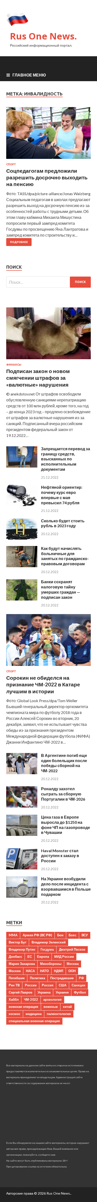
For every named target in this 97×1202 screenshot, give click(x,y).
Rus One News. (43, 36)
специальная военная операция (34, 1021)
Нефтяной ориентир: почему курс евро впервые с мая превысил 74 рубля (61, 495)
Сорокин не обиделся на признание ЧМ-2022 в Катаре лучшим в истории (43, 684)
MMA (13, 935)
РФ (81, 978)
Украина (44, 992)
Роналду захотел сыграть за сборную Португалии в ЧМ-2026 (63, 793)
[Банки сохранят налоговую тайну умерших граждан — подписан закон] (21, 599)
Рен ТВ (14, 985)
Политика (37, 978)
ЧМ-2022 (31, 999)
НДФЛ (58, 971)
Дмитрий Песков (72, 949)
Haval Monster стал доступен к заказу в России (60, 855)
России (31, 985)
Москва (73, 964)
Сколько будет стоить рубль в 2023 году (63, 523)
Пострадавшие (62, 978)
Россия (47, 985)
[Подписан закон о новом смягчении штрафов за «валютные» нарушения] (48, 360)
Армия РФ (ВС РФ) (37, 935)
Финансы (13, 364)
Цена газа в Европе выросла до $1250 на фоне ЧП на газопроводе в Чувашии (65, 825)
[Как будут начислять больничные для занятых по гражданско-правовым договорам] (21, 565)
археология (52, 999)
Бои (60, 935)
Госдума (47, 949)
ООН (72, 971)
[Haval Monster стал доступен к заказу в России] (21, 867)
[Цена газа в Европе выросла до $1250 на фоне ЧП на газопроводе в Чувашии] (21, 834)
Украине (62, 992)
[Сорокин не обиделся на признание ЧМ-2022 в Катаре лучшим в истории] (48, 666)
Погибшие (17, 978)
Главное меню (29, 75)
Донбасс (15, 956)
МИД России (64, 956)
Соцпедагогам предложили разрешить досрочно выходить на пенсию (47, 177)
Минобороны (50, 964)
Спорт (11, 164)
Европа (43, 956)
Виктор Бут (17, 942)
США (62, 985)
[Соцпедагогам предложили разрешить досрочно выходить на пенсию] (48, 135)
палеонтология (59, 1014)
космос (14, 1014)
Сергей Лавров (20, 992)
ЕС (29, 956)
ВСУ (85, 935)
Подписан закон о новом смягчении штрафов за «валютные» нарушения (38, 378)
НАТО (44, 971)
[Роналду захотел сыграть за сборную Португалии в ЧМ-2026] (21, 806)
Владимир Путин (22, 949)
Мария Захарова (22, 964)
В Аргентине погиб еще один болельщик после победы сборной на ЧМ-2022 (64, 763)
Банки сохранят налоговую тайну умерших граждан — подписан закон (60, 589)
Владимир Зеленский (49, 942)
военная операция (23, 1007)
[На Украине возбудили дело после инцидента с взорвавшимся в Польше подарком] (21, 896)
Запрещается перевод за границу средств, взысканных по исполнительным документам (65, 458)
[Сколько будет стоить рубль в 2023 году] (21, 538)
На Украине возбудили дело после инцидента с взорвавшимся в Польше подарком (66, 886)
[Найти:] (48, 282)
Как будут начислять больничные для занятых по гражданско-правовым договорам (65, 556)
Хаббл (14, 999)
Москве (15, 971)
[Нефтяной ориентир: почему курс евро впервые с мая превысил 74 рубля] (21, 504)
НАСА (30, 971)
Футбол (80, 992)
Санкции (78, 985)
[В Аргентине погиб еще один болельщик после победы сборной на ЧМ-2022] (21, 772)
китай (67, 1007)
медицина (34, 1014)
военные (51, 1007)
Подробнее (19, 242)
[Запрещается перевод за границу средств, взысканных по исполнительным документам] (21, 466)
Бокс (72, 935)
